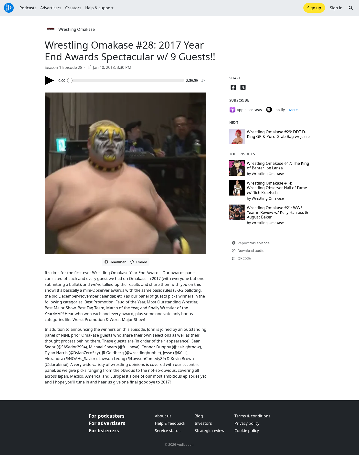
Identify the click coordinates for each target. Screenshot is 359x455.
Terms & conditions (252, 416)
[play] (49, 80)
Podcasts (28, 7)
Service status (167, 430)
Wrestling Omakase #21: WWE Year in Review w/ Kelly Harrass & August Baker (277, 212)
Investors (203, 423)
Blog (199, 416)
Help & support (99, 7)
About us (163, 416)
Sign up (314, 7)
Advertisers (50, 7)
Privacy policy (246, 423)
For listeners (104, 430)
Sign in (336, 7)
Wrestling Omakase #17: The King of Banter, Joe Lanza (278, 166)
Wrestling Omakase (76, 29)
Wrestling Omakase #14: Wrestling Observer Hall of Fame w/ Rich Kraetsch (277, 187)
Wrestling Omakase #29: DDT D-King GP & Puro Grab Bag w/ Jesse (278, 134)
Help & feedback (170, 423)
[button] (350, 8)
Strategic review (209, 430)
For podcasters (107, 416)
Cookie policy (246, 430)
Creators (73, 7)
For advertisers (107, 423)
